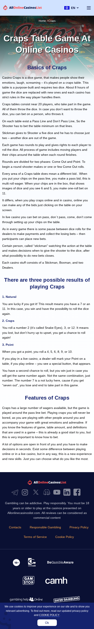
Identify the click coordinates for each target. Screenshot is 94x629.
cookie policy (49, 615)
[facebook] (78, 492)
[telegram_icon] (16, 492)
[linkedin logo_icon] (68, 492)
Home (42, 20)
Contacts (15, 527)
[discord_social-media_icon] (47, 492)
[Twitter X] (36, 492)
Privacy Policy (79, 527)
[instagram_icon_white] (26, 492)
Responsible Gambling (45, 527)
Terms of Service (35, 537)
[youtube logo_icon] (58, 492)
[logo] (22, 8)
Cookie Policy (64, 537)
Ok (47, 622)
